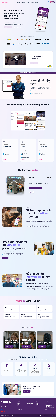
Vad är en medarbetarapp (30, 403)
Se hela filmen (33, 63)
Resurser (32, 2)
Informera (18, 404)
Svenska (4, 409)
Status (37, 405)
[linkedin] (1, 406)
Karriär (37, 403)
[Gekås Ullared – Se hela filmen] (49, 66)
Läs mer (4, 159)
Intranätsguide (28, 404)
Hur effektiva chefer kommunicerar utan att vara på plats (50, 404)
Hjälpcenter (37, 404)
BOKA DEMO (26, 391)
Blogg (27, 405)
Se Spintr (52, 2)
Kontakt (36, 2)
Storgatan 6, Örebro (11, 415)
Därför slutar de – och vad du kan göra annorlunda (50, 406)
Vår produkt (18, 403)
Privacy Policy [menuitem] (40, 415)
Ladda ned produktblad (18, 27)
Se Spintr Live (7, 27)
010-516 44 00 (7, 415)
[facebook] (5, 406)
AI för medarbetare (19, 408)
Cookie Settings (52, 415)
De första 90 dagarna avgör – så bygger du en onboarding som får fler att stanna (50, 408)
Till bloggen (47, 409)
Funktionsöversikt (19, 409)
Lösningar (23, 2)
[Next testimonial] (33, 192)
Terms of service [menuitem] (46, 415)
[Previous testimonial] (30, 192)
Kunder (28, 2)
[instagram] (3, 406)
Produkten (18, 2)
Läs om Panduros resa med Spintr (35, 188)
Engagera (18, 405)
